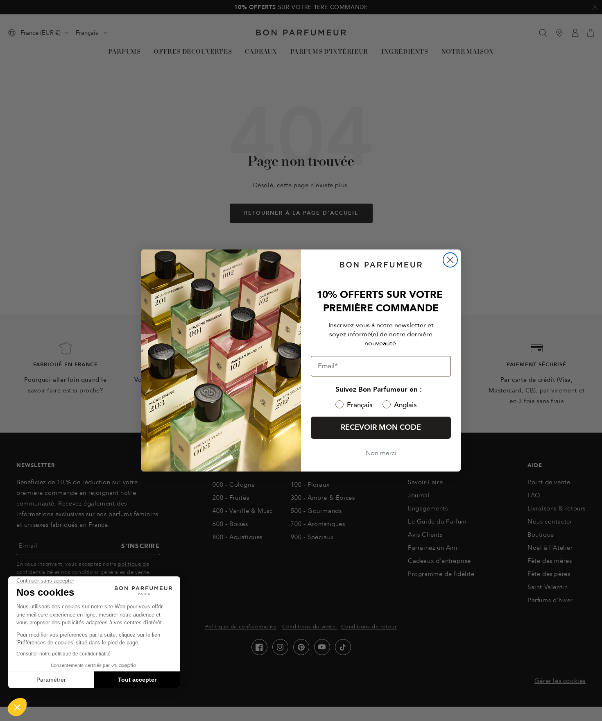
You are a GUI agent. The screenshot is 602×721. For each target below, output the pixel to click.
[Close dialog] (450, 260)
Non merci (381, 453)
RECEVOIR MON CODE (381, 427)
